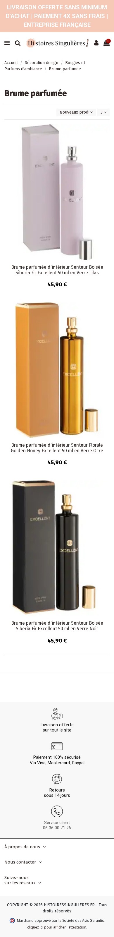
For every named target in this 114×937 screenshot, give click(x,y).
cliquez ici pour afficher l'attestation (56, 927)
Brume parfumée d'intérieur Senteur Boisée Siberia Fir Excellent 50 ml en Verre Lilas (57, 269)
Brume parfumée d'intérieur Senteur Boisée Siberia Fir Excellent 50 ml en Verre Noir (57, 625)
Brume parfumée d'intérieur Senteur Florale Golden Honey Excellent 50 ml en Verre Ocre (57, 447)
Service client (57, 822)
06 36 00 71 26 (57, 827)
